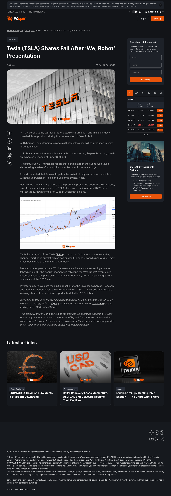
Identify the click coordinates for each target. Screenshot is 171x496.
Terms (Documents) (22, 489)
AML (34, 489)
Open (54, 303)
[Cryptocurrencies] (155, 93)
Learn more (146, 196)
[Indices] (161, 93)
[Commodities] (149, 93)
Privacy (9, 489)
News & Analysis (15, 30)
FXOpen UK (12, 457)
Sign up (158, 18)
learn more (98, 303)
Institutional (37, 11)
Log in (143, 18)
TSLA (60, 254)
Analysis (29, 30)
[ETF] (142, 93)
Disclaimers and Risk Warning (103, 480)
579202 (56, 460)
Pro (23, 11)
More (146, 134)
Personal (12, 11)
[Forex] (130, 93)
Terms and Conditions (76, 480)
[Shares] (136, 93)
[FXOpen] (17, 18)
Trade (160, 110)
